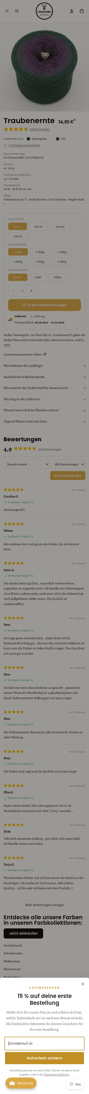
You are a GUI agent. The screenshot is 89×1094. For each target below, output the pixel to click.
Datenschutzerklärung (56, 1074)
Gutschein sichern (44, 1058)
